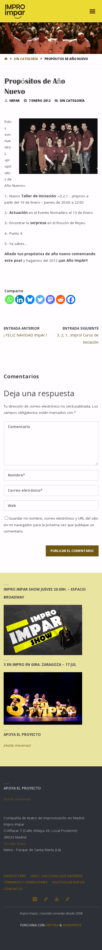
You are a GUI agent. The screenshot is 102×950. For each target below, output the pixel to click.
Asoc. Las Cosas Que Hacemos (57, 876)
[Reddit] (60, 299)
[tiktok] (67, 899)
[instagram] (35, 899)
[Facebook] (70, 299)
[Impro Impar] (15, 11)
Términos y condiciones (25, 882)
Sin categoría (26, 59)
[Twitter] (40, 299)
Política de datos (68, 882)
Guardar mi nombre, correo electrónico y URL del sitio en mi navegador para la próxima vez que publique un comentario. (51, 525)
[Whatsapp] (9, 299)
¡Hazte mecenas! (17, 745)
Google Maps (15, 843)
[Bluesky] (30, 299)
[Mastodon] (50, 299)
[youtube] (56, 899)
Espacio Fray (15, 876)
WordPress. (72, 925)
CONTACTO (13, 889)
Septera (52, 925)
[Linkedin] (19, 299)
